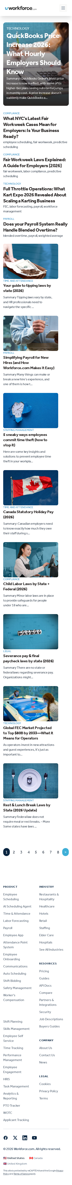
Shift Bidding (12, 981)
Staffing (44, 928)
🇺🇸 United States (14, 1158)
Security (45, 1012)
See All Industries (51, 949)
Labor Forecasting (16, 921)
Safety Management (17, 988)
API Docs (45, 985)
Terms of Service (22, 1173)
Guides (44, 978)
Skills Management (16, 1029)
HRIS (6, 1079)
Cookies (45, 1084)
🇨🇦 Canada (36, 1158)
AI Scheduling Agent (17, 906)
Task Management (16, 1086)
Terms (43, 1098)
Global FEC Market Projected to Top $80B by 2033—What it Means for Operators (28, 732)
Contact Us (47, 1055)
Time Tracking (13, 1048)
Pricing (44, 971)
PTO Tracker (11, 1105)
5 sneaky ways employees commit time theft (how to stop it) (25, 439)
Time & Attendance (16, 913)
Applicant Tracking (16, 1120)
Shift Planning (12, 1021)
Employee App (13, 935)
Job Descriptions (51, 1019)
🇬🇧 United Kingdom (15, 1163)
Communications (15, 966)
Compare (45, 993)
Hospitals (45, 942)
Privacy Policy (48, 1091)
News (43, 1062)
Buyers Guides (49, 1026)
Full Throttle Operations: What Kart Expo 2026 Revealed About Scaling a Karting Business (34, 195)
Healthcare (47, 906)
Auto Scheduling (14, 973)
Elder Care (46, 935)
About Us (45, 1048)
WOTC (7, 1113)
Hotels (43, 913)
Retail (43, 921)
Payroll (7, 928)
